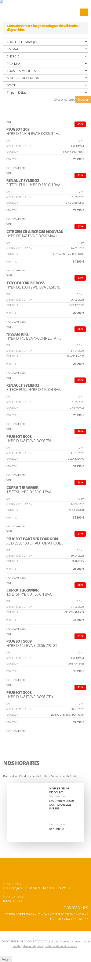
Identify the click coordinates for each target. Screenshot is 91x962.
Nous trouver (57, 796)
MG (73, 914)
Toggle (6, 959)
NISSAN (81, 914)
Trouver (82, 99)
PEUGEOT (55, 919)
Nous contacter (14, 896)
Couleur (12, 151)
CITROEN (10, 914)
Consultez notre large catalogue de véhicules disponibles (42, 27)
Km (8, 140)
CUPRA (21, 914)
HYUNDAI (42, 914)
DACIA (30, 914)
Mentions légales (33, 946)
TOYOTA (81, 919)
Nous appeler (57, 824)
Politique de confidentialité (61, 946)
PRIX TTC (11, 159)
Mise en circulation (19, 146)
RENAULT (68, 919)
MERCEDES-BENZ (59, 914)
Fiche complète (16, 168)
